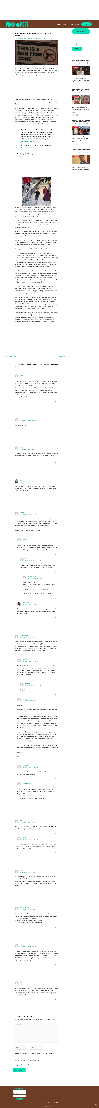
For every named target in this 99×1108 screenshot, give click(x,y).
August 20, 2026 (83, 123)
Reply (56, 401)
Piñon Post (75, 63)
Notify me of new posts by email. (23, 1065)
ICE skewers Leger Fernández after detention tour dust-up (80, 61)
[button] (86, 24)
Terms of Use (54, 1102)
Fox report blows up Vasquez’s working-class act (81, 150)
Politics (50, 38)
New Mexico (39, 38)
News (45, 38)
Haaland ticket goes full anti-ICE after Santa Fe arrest (80, 90)
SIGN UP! (19, 1098)
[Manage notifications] (95, 1105)
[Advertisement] (43, 10)
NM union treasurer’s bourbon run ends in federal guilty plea (81, 121)
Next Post (63, 356)
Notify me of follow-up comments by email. (26, 1060)
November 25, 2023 (27, 148)
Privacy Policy (45, 1102)
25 (88, 93)
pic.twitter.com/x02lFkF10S (29, 141)
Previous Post (11, 356)
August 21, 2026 (83, 63)
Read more (75, 115)
